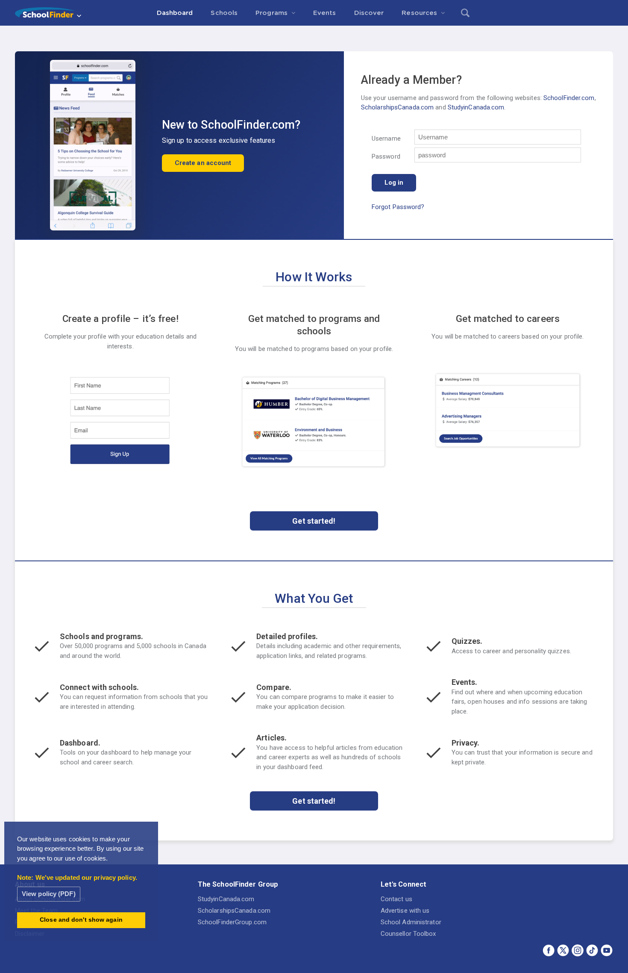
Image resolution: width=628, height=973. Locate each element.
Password (386, 156)
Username (386, 138)
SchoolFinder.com (569, 98)
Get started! (313, 520)
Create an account (203, 163)
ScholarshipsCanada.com (397, 107)
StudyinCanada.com (476, 107)
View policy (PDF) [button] (49, 893)
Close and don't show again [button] (81, 920)
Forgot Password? (398, 207)
